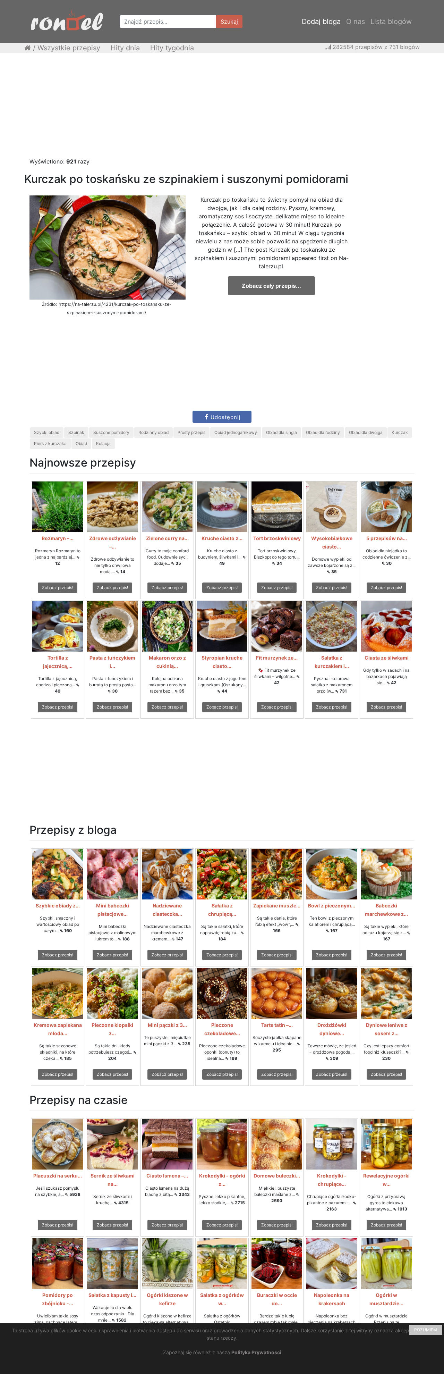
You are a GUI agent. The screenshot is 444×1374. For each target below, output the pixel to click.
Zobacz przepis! (57, 587)
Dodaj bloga (321, 21)
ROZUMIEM (425, 1329)
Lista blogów (391, 21)
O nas (355, 21)
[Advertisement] (222, 108)
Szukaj (229, 21)
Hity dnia (125, 48)
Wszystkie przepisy (68, 48)
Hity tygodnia (172, 48)
